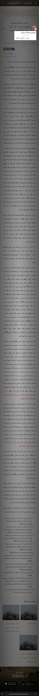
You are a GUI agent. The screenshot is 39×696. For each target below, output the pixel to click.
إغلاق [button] (27, 38)
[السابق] (35, 29)
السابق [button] (22, 38)
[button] (28, 35)
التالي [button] (17, 38)
